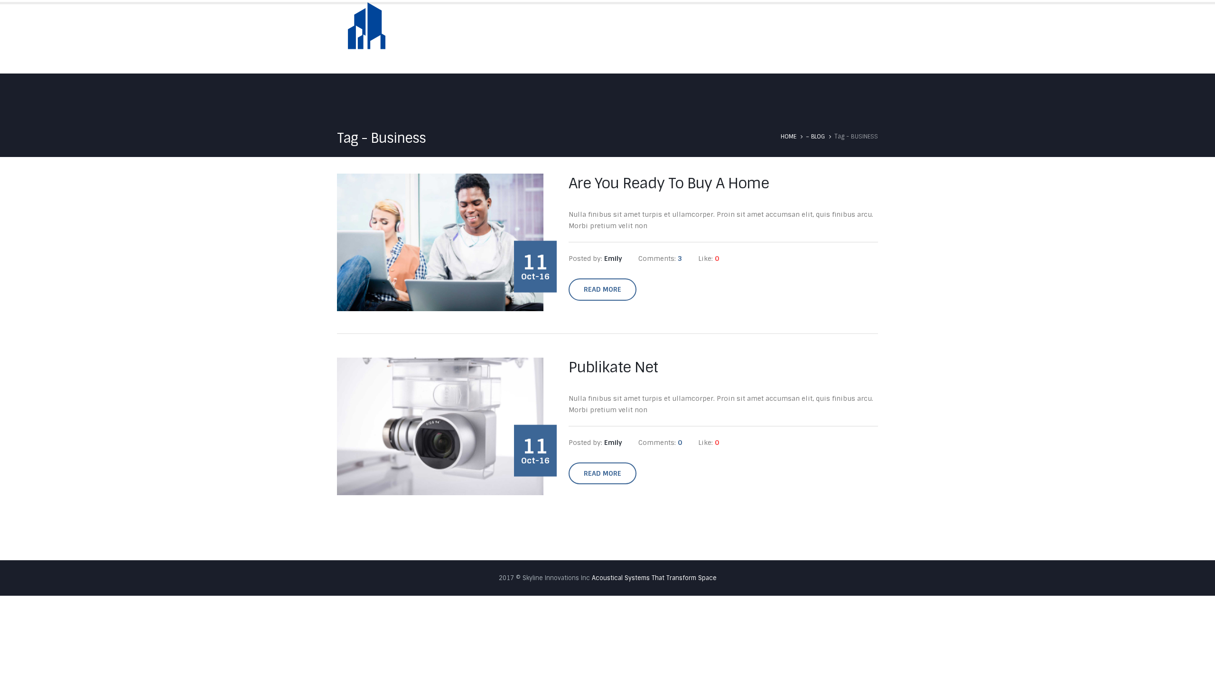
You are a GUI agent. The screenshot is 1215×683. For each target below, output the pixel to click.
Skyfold (694, 39)
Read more (602, 289)
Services (741, 39)
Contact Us (857, 39)
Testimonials (797, 39)
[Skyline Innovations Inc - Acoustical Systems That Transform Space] (366, 32)
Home (603, 39)
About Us (647, 39)
